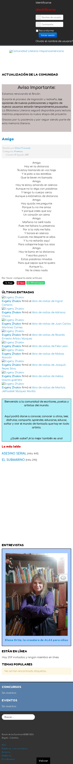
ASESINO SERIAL (14, 453)
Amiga (8, 139)
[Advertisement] (36, 503)
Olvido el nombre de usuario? (54, 41)
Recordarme (46, 31)
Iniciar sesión (48, 35)
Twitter (59, 57)
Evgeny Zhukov (11, 301)
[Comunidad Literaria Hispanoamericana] (36, 51)
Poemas (18, 151)
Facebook (52, 57)
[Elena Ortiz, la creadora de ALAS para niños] (36, 594)
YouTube (66, 57)
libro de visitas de (43, 301)
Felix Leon (61, 346)
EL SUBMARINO (14, 460)
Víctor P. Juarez (22, 148)
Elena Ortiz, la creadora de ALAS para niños (36, 640)
